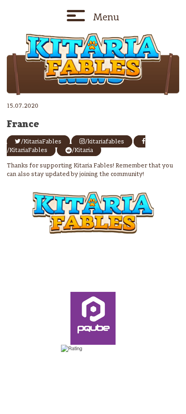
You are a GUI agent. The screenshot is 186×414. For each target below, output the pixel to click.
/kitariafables (104, 141)
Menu (106, 17)
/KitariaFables (41, 141)
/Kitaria (82, 150)
